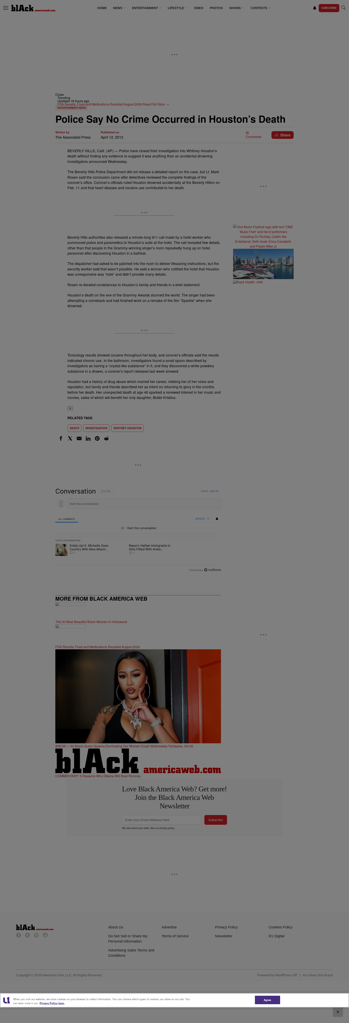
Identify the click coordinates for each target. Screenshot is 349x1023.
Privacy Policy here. (52, 1003)
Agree (267, 1000)
